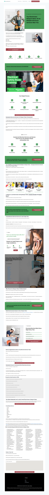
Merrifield (9, 275)
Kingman (9, 277)
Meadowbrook (9, 278)
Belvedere (9, 279)
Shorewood (27, 312)
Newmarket (9, 267)
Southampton (9, 272)
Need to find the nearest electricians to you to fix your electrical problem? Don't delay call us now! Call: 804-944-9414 (17, 211)
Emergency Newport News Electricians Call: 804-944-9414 (17, 66)
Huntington (9, 266)
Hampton (31, 194)
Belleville (9, 276)
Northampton (9, 269)
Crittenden (9, 271)
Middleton (31, 312)
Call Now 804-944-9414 (35, 1)
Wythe (8, 268)
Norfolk (34, 194)
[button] (10, 341)
